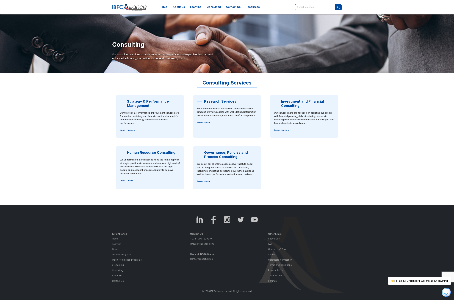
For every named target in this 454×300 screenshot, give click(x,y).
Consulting (214, 7)
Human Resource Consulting (151, 152)
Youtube (254, 220)
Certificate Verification (280, 259)
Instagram (227, 220)
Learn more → (127, 130)
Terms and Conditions (280, 265)
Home (163, 7)
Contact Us (233, 7)
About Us (179, 7)
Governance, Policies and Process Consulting (226, 154)
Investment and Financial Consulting (302, 103)
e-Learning (118, 265)
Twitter (240, 220)
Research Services (220, 101)
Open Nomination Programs (127, 259)
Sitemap (272, 281)
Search (272, 254)
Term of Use (275, 275)
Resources (253, 7)
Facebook (213, 220)
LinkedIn (199, 220)
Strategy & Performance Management (148, 103)
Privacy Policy (275, 270)
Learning (195, 7)
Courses (116, 249)
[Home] (131, 7)
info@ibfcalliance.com (202, 243)
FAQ (270, 244)
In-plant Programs (121, 254)
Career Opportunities (201, 259)
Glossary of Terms (278, 249)
